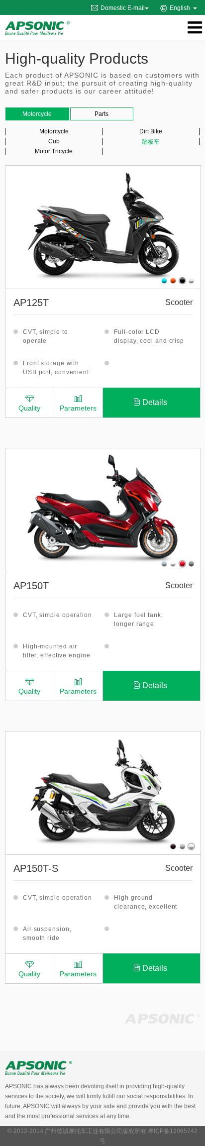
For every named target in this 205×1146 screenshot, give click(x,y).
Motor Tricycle (54, 151)
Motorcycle (54, 131)
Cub (54, 141)
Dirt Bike (150, 131)
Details (154, 402)
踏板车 (151, 141)
